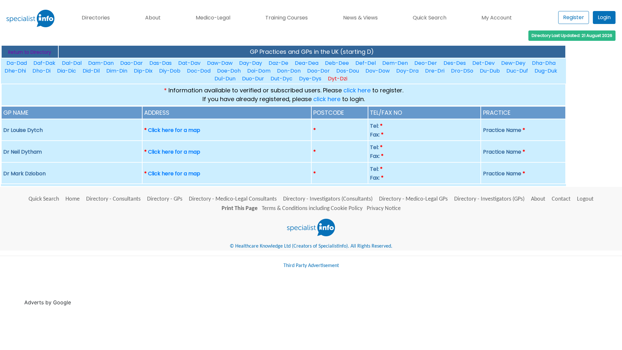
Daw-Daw (220, 63)
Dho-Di (41, 71)
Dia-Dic (66, 71)
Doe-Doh (229, 71)
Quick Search (429, 17)
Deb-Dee (337, 63)
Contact (561, 199)
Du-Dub (490, 71)
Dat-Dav (189, 63)
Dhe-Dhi (15, 71)
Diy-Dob (169, 71)
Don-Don (289, 71)
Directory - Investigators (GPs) (489, 199)
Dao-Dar (131, 63)
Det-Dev (483, 63)
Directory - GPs (164, 199)
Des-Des (454, 63)
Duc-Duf (517, 71)
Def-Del (365, 63)
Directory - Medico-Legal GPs (413, 199)
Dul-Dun (225, 78)
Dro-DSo (462, 71)
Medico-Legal (213, 17)
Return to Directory (29, 52)
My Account (496, 17)
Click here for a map (174, 130)
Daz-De (278, 63)
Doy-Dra (407, 71)
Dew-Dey (513, 63)
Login (604, 17)
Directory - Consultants (113, 199)
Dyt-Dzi (337, 78)
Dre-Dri (434, 71)
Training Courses (286, 17)
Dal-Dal (72, 63)
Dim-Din (116, 71)
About (153, 17)
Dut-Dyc (282, 78)
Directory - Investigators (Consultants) (328, 199)
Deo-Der (425, 63)
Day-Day (250, 63)
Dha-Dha (544, 63)
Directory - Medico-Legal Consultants (233, 199)
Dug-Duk (546, 71)
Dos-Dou (347, 71)
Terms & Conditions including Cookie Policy (312, 208)
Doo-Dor (318, 71)
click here (357, 90)
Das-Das (160, 63)
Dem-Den (395, 63)
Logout (585, 199)
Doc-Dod (199, 71)
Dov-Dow (377, 71)
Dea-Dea (306, 63)
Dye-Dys (310, 78)
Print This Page (240, 208)
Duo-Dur (253, 78)
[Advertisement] (190, 289)
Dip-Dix (143, 71)
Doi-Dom (259, 71)
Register (573, 17)
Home (72, 199)
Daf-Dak (44, 63)
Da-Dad (16, 63)
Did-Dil (91, 71)
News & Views (360, 17)
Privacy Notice (384, 208)
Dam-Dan (101, 63)
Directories (96, 17)
